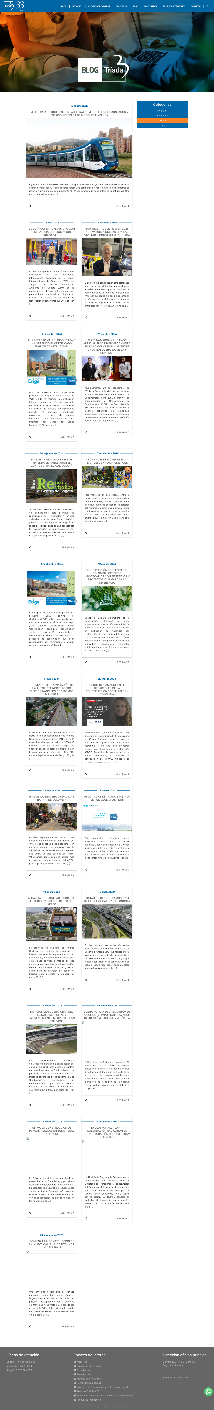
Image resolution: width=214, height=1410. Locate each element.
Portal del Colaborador (89, 1382)
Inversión (162, 110)
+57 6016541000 (26, 1361)
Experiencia (83, 1370)
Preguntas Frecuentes (89, 1399)
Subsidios (162, 115)
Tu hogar (162, 125)
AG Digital (101, 1407)
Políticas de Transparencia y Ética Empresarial (102, 1387)
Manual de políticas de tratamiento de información (105, 1395)
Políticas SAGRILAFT (88, 1391)
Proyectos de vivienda (89, 1366)
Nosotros (82, 1361)
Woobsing (124, 1407)
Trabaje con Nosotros (89, 1378)
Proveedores (84, 1374)
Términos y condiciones (176, 1377)
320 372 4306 (24, 1370)
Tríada (162, 120)
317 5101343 (26, 1366)
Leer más (122, 206)
